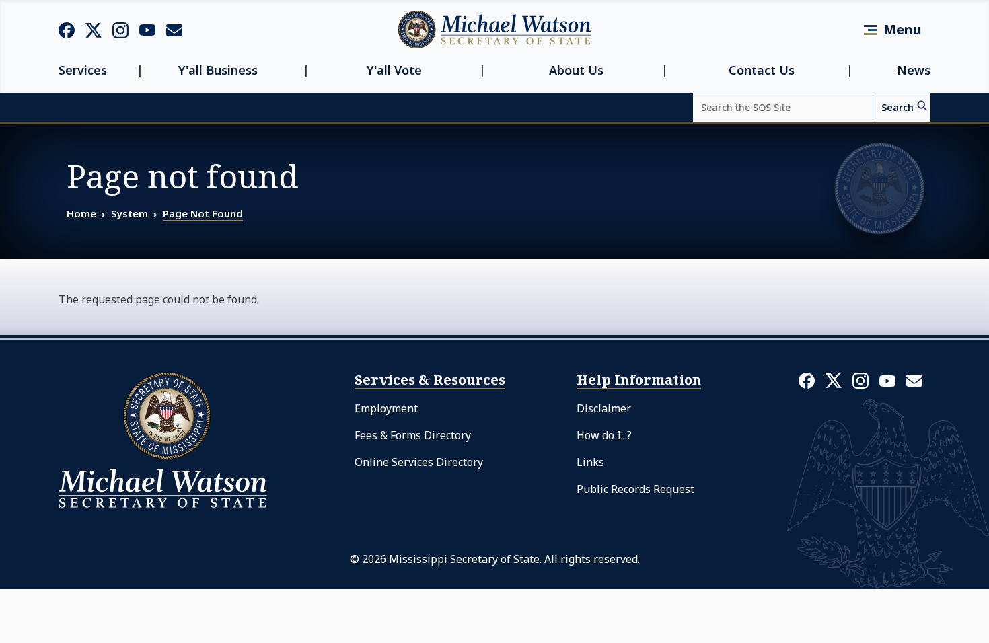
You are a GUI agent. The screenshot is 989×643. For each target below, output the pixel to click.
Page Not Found (203, 213)
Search (897, 107)
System (129, 213)
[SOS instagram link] (120, 29)
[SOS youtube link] (147, 29)
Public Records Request (635, 489)
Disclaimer (604, 408)
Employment (386, 408)
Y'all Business (218, 70)
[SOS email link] (174, 29)
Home (81, 213)
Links (590, 462)
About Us (576, 70)
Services (83, 70)
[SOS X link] (93, 29)
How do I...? (604, 435)
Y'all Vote (394, 70)
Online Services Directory (419, 462)
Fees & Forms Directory (413, 435)
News (913, 70)
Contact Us (762, 70)
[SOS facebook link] (67, 29)
